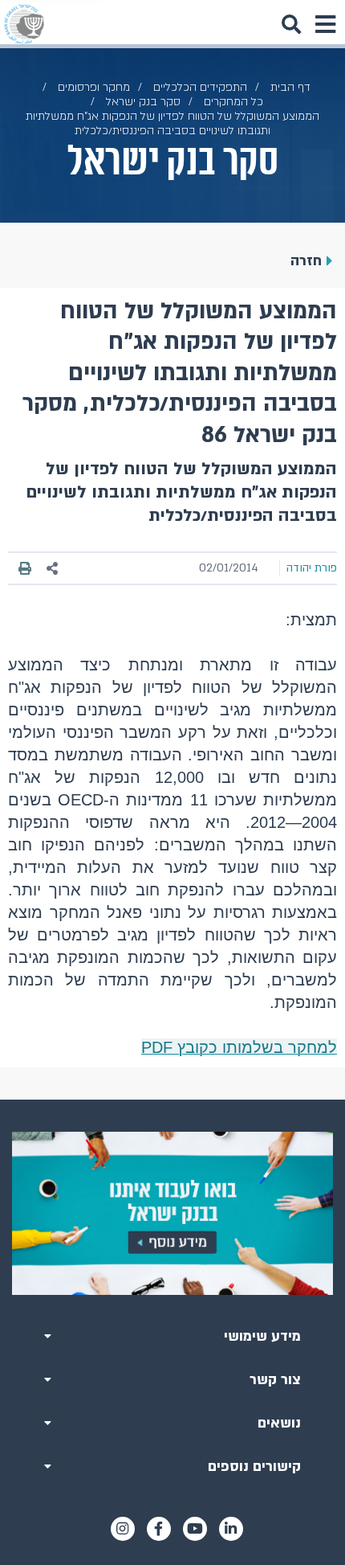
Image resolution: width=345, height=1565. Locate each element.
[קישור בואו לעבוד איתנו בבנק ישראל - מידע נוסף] (172, 1213)
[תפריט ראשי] (325, 24)
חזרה (306, 261)
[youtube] (195, 1529)
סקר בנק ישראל (143, 101)
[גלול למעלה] (172, 1100)
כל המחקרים (233, 101)
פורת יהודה (311, 568)
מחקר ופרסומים (94, 87)
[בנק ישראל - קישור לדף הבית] (24, 24)
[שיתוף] (53, 568)
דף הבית (290, 87)
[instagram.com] (123, 1529)
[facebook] (159, 1529)
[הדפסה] (24, 568)
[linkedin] (231, 1529)
